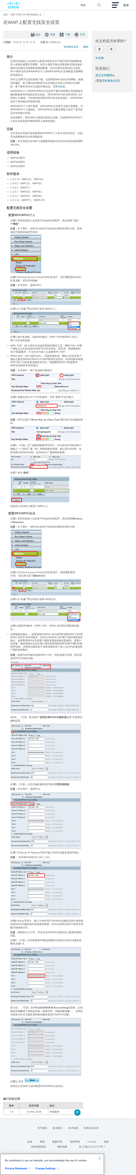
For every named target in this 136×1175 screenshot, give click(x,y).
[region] (52, 1164)
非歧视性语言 (71, 46)
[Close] (99, 1158)
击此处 (61, 86)
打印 (82, 34)
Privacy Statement (16, 1168)
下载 (67, 34)
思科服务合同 (110, 80)
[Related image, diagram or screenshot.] (25, 272)
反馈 (101, 57)
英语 (52, 34)
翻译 (85, 46)
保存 (37, 34)
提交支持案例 (103, 75)
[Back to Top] (77, 1112)
